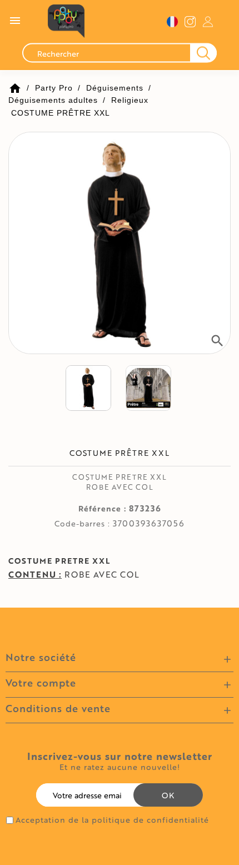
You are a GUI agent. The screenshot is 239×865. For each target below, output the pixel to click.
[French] (172, 21)
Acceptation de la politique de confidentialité (112, 820)
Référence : (102, 509)
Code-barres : (82, 524)
